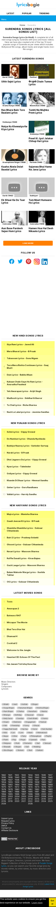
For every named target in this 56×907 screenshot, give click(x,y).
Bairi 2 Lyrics (22, 537)
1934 (30, 775)
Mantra (44, 711)
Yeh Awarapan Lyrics (24, 391)
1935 (37, 775)
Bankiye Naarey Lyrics (27, 445)
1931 (10, 775)
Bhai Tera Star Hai (16, 629)
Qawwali (33, 740)
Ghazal (36, 726)
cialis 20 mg (5, 760)
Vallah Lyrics (22, 494)
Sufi (27, 747)
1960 (43, 782)
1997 (23, 794)
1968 (43, 784)
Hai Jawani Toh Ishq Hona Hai (21, 664)
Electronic (17, 722)
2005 (23, 796)
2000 (43, 794)
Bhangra (7, 715)
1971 (10, 787)
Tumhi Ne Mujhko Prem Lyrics (39, 111)
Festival (43, 722)
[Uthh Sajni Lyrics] (14, 71)
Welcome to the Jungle (19, 650)
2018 (3, 801)
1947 (10, 780)
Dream (6, 722)
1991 (37, 791)
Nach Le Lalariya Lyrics (28, 412)
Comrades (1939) (9, 224)
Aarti (15, 704)
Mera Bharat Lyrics (21, 351)
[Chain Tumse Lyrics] (42, 71)
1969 (50, 784)
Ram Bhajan (8, 711)
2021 (23, 801)
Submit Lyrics (7, 818)
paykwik (38, 760)
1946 (3, 780)
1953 (50, 780)
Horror (35, 729)
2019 (10, 801)
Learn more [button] (37, 903)
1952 (43, 780)
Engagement (30, 722)
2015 (37, 799)
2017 (50, 799)
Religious (7, 743)
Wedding (37, 747)
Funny (26, 726)
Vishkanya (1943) (9, 122)
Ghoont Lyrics (25, 544)
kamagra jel (48, 760)
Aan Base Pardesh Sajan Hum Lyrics (12, 230)
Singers (4, 684)
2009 (50, 796)
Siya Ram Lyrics (20, 344)
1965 (23, 784)
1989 (23, 791)
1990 (30, 791)
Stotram (21, 750)
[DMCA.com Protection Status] (9, 840)
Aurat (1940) (7, 77)
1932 (17, 775)
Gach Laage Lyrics (26, 565)
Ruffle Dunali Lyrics (23, 558)
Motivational (42, 733)
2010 (3, 799)
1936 (43, 775)
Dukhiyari (34, 196)
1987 (10, 791)
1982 (30, 789)
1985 (50, 789)
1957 (23, 782)
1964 (17, 784)
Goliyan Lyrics (22, 473)
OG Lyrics (23, 581)
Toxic (10, 601)
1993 (50, 791)
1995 (10, 794)
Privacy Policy (7, 823)
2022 (30, 801)
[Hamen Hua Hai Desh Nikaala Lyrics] (42, 218)
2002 (3, 796)
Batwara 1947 (14, 615)
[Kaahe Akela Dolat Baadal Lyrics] (14, 156)
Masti (30, 733)
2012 (17, 799)
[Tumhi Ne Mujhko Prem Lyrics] (42, 99)
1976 (43, 787)
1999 (37, 794)
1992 (43, 791)
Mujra (6, 736)
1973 (23, 787)
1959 (37, 782)
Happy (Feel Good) (10, 729)
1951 (37, 780)
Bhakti (6, 704)
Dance (40, 715)
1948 (17, 780)
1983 (37, 789)
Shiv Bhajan (8, 750)
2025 (50, 801)
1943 (37, 777)
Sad (38, 743)
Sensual (48, 743)
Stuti (30, 750)
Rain (43, 740)
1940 (17, 777)
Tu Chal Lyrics (22, 405)
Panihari (33, 77)
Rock (17, 743)
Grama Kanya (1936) (11, 106)
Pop (14, 740)
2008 (43, 796)
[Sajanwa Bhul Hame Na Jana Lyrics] (42, 156)
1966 (30, 784)
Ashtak (24, 704)
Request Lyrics (8, 821)
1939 (10, 777)
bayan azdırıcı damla (25, 760)
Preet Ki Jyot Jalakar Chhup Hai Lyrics (41, 140)
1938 (3, 777)
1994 (3, 794)
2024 (43, 801)
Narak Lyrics (18, 452)
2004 (17, 796)
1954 (3, 782)
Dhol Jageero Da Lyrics (26, 459)
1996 (17, 794)
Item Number (47, 729)
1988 (17, 791)
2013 (23, 799)
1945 (50, 777)
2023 (37, 801)
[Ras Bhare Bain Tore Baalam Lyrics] (14, 99)
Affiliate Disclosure (9, 830)
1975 (37, 787)
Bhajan (35, 704)
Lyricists (4, 689)
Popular (26, 13)
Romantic (28, 743)
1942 (30, 777)
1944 (43, 777)
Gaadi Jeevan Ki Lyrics (23, 521)
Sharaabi (7, 747)
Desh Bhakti (33, 718)
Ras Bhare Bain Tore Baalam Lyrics (13, 111)
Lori (13, 733)
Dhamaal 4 (12, 636)
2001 (50, 794)
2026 (3, 803)
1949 (23, 780)
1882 (3, 775)
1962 (3, 784)
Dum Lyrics (19, 374)
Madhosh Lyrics (24, 398)
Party (24, 736)
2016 (43, 799)
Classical (30, 715)
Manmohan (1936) (37, 106)
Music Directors (8, 682)
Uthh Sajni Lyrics (11, 81)
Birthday (18, 715)
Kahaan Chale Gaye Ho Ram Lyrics (25, 383)
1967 (37, 784)
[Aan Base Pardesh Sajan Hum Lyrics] (14, 218)
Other (15, 736)
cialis (13, 760)
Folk (5, 726)
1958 (30, 782)
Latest (10, 13)
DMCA (4, 825)
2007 (37, 796)
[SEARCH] (53, 18)
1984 (43, 789)
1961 (50, 782)
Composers (6, 686)
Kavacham (33, 711)
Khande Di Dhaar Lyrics (27, 480)
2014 (30, 799)
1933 (23, 775)
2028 (30, 803)
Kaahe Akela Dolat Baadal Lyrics (12, 168)
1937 (50, 775)
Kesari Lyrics (23, 551)
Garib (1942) (7, 196)
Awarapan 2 (13, 608)
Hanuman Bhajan (25, 708)
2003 (10, 796)
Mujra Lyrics (22, 514)
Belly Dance (8, 718)
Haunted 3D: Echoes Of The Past (23, 657)
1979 (10, 789)
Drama (45, 718)
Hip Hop (25, 729)
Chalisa (21, 711)
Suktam (40, 750)
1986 (3, 791)
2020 (17, 801)
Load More (28, 243)
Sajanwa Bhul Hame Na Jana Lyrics (40, 168)
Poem (6, 740)
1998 (30, 794)
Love (21, 733)
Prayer (23, 740)
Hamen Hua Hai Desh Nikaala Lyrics (41, 230)
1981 (23, 789)
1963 (10, 784)
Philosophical (36, 736)
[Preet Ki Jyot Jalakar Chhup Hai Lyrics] (42, 128)
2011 (10, 799)
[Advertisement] (28, 299)
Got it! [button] (52, 902)
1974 (30, 787)
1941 (23, 777)
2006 (30, 796)
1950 (30, 780)
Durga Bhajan (9, 708)
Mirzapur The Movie (17, 622)
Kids (5, 733)
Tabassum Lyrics (22, 358)
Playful (48, 736)
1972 (17, 787)
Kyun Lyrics (19, 466)
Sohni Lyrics (21, 432)
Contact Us (6, 828)
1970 (3, 787)
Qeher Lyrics (22, 487)
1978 (3, 789)
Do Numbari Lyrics (26, 439)
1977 (50, 787)
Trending (44, 13)
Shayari (18, 747)
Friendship (15, 726)
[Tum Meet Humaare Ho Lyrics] (42, 187)
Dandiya (20, 718)
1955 (10, 782)
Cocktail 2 (12, 643)
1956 (17, 782)
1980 (17, 789)
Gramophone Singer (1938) (14, 162)
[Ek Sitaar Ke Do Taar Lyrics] (14, 187)
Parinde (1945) (36, 162)
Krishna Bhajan (43, 708)
